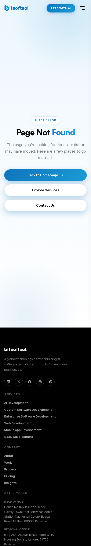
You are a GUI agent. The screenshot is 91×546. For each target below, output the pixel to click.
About (8, 456)
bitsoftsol (16, 349)
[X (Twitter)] (19, 382)
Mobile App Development (23, 430)
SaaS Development (18, 437)
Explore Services (45, 190)
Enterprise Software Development (30, 416)
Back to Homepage (43, 175)
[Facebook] (29, 382)
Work (8, 462)
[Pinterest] (51, 382)
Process (10, 469)
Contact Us (45, 205)
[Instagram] (40, 382)
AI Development (16, 403)
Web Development (18, 423)
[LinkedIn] (8, 382)
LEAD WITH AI (61, 8)
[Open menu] (82, 8)
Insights (10, 483)
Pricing (9, 476)
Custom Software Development (28, 410)
